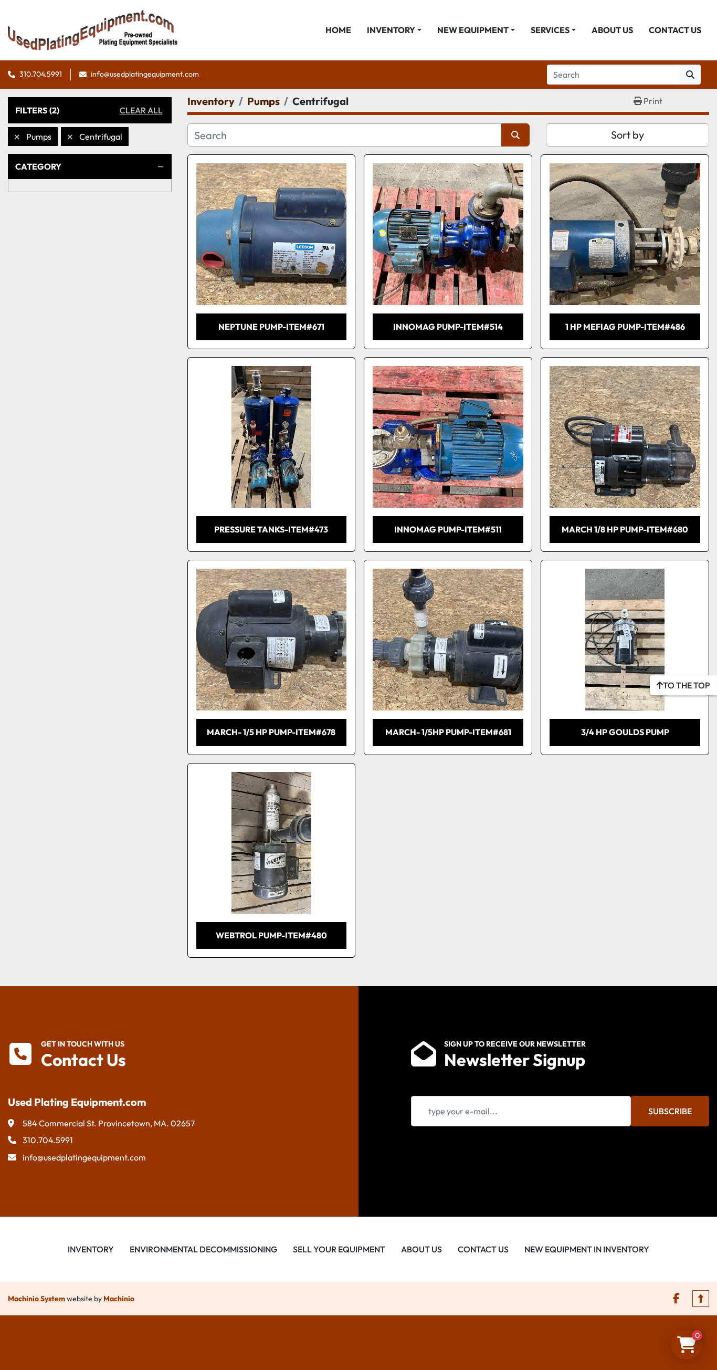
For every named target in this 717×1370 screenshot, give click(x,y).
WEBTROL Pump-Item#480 (271, 935)
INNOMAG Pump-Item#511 (448, 529)
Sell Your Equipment (339, 1249)
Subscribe (670, 1111)
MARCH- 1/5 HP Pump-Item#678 (271, 732)
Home (338, 30)
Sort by (627, 134)
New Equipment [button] (473, 30)
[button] (394, 30)
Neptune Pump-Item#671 (271, 326)
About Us (612, 30)
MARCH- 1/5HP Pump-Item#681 (448, 732)
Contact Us (675, 30)
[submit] (690, 75)
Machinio (118, 1298)
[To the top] (700, 1298)
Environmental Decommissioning (203, 1249)
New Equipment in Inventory (586, 1249)
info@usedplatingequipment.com (145, 74)
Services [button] (550, 30)
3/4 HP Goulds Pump (625, 732)
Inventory (391, 30)
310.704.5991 (40, 74)
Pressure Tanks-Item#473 (271, 529)
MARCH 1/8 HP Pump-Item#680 (625, 529)
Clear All (141, 110)
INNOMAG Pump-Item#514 (448, 326)
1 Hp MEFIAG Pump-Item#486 (625, 326)
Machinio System (36, 1298)
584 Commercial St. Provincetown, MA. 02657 (109, 1123)
